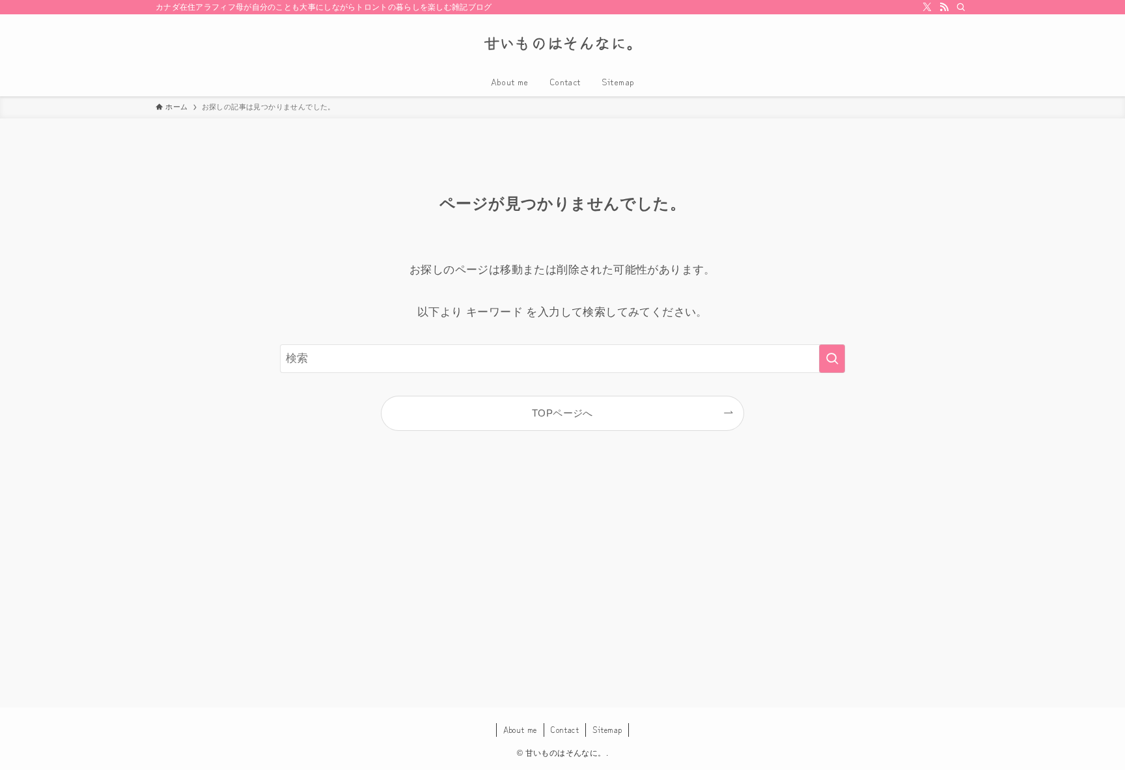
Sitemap (607, 729)
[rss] (944, 7)
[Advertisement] (562, 585)
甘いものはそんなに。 (563, 43)
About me (520, 729)
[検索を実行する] (832, 358)
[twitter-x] (927, 7)
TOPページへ (562, 413)
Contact (564, 729)
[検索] (960, 7)
